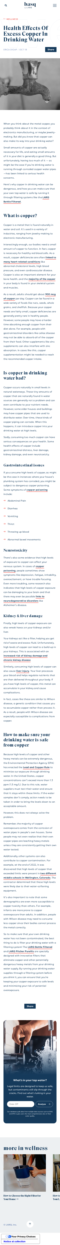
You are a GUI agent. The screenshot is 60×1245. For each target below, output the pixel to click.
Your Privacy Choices (23, 1236)
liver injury (22, 670)
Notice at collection (14, 1241)
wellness (12, 19)
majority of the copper (42, 278)
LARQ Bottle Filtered (40, 947)
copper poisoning (37, 489)
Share (50, 49)
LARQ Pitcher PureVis (21, 951)
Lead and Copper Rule (36, 767)
